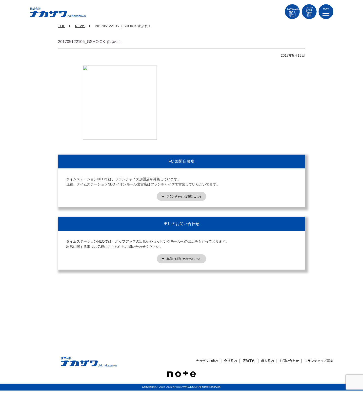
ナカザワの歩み (207, 361)
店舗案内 (248, 361)
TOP (61, 26)
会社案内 (230, 361)
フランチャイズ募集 (318, 361)
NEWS (80, 26)
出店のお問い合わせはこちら (184, 258)
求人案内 (267, 361)
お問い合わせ (289, 361)
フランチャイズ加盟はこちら (184, 196)
